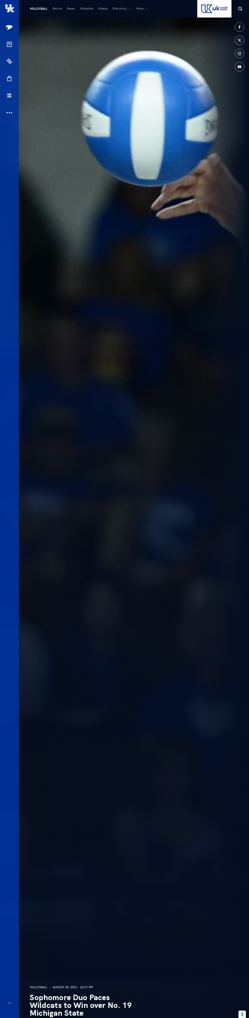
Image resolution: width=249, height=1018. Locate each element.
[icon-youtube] (239, 66)
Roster (57, 8)
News (71, 8)
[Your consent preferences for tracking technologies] (242, 1014)
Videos (103, 8)
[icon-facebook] (239, 27)
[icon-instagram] (239, 53)
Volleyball (38, 8)
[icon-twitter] (239, 40)
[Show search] (240, 9)
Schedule (86, 8)
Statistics (119, 8)
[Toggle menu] (9, 1003)
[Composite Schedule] (9, 44)
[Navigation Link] (9, 27)
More (140, 8)
